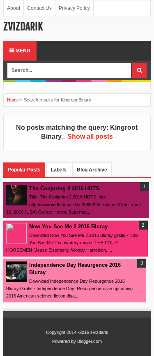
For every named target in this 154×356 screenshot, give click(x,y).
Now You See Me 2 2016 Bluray (68, 226)
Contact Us (39, 8)
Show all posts (90, 136)
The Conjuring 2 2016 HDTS (64, 188)
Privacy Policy (74, 8)
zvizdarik (23, 26)
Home (13, 99)
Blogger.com (89, 341)
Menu (22, 51)
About (13, 8)
